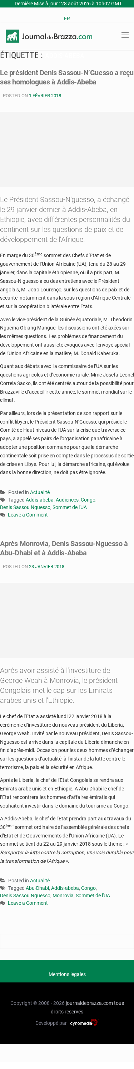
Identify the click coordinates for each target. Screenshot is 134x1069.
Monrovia (63, 895)
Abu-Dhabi (37, 888)
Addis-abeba (40, 500)
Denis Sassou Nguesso (25, 507)
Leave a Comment (28, 515)
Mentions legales (67, 974)
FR (67, 18)
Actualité (40, 492)
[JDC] (49, 35)
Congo (88, 500)
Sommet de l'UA (70, 507)
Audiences (67, 500)
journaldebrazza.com (89, 1003)
